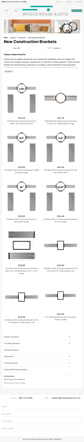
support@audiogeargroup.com (66, 398)
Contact (69, 2)
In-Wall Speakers (11, 363)
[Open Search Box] (16, 10)
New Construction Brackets (14, 379)
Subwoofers (9, 356)
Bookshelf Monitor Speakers (16, 369)
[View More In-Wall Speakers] (69, 363)
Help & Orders (8, 429)
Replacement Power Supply (14, 383)
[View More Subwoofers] (69, 356)
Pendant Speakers (11, 350)
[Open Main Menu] (6, 10)
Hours (4, 407)
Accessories (9, 376)
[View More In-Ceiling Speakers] (69, 343)
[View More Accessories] (69, 376)
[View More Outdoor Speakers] (69, 336)
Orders (79, 2)
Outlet (59, 2)
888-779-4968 (25, 398)
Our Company (7, 421)
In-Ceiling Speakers (12, 343)
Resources (6, 414)
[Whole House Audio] (45, 10)
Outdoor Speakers (11, 337)
